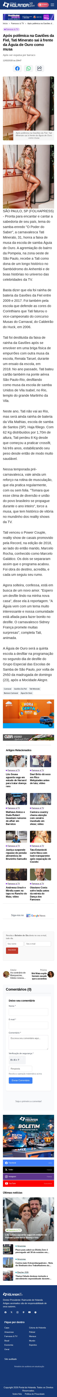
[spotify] (35, 1312)
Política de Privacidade (34, 1394)
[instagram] (17, 1312)
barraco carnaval (11, 693)
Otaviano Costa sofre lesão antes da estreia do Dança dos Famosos (39, 893)
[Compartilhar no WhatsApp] (28, 68)
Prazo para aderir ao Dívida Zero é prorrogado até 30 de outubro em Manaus (31, 1251)
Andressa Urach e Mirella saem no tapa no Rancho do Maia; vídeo (16, 892)
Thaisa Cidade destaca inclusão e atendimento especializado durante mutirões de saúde (32, 1277)
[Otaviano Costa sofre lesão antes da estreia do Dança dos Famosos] (40, 874)
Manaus (32, 1336)
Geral (6, 1349)
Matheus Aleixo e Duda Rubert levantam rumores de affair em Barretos (16, 818)
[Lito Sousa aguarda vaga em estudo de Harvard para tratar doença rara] (16, 761)
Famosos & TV (17, 23)
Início (5, 23)
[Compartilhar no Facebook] (17, 68)
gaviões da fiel (20, 689)
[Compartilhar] (39, 68)
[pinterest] (23, 1312)
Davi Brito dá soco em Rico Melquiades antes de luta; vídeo (40, 779)
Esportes (33, 1345)
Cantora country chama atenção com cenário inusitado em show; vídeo (39, 818)
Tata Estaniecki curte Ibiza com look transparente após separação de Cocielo (40, 855)
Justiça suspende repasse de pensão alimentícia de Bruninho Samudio (16, 854)
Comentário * (15, 1033)
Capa (6, 1327)
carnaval (7, 689)
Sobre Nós (17, 1394)
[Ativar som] (50, 724)
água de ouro (26, 693)
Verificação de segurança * (21, 1053)
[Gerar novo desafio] (22, 1060)
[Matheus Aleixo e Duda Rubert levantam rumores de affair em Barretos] (16, 799)
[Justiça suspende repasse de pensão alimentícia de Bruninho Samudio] (16, 837)
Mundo (32, 1340)
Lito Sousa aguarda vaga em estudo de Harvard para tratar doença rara (16, 780)
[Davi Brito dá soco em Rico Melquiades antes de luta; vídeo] (40, 761)
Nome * (12, 1006)
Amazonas (9, 1332)
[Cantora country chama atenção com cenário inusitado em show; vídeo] (40, 799)
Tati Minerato (35, 689)
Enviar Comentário (21, 1080)
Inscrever (12, 950)
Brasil (6, 1340)
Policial (32, 1332)
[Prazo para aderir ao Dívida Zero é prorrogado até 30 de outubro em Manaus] (8, 1249)
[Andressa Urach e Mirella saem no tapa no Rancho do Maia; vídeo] (16, 874)
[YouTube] (29, 1312)
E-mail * (12, 1019)
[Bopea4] (19, 5)
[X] (11, 1312)
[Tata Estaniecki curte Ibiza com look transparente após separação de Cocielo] (40, 837)
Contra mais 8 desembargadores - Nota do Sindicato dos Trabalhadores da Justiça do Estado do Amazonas (34, 1264)
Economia (8, 1345)
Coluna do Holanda (37, 1327)
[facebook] (5, 1312)
